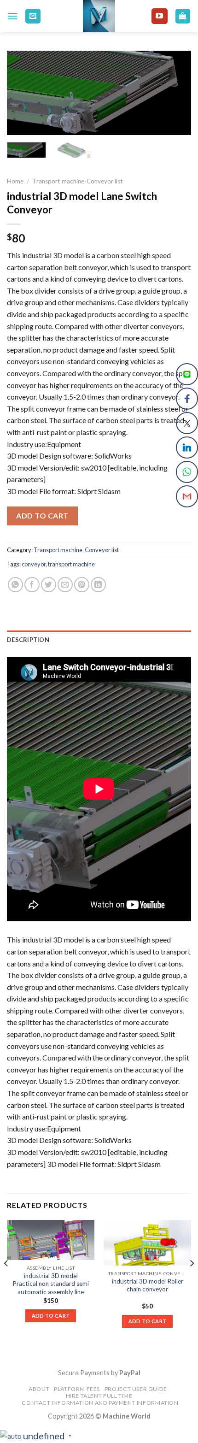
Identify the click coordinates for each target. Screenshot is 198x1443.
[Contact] (33, 16)
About (39, 1388)
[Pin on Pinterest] (81, 584)
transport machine (71, 564)
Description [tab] (28, 639)
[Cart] (183, 16)
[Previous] (22, 93)
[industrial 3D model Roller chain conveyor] (147, 1243)
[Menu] (12, 16)
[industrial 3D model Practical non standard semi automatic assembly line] (50, 1240)
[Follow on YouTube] (159, 16)
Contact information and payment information (100, 1402)
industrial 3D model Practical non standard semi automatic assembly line (50, 1284)
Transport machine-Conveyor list (77, 181)
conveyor (34, 564)
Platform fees (77, 1388)
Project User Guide (136, 1388)
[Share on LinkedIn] (98, 584)
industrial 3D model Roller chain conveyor (147, 1285)
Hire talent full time (99, 1395)
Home (15, 181)
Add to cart (42, 515)
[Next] (176, 93)
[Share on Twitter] (48, 584)
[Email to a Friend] (65, 584)
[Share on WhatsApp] (15, 584)
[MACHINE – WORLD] (99, 16)
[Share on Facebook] (32, 584)
